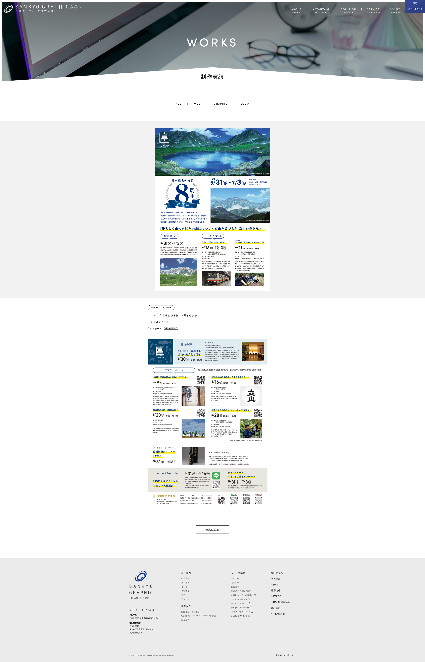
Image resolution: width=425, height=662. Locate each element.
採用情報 (275, 590)
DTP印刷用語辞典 (280, 602)
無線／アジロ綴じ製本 (241, 591)
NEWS (274, 584)
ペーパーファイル (239, 603)
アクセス (185, 599)
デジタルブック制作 (240, 607)
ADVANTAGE (321, 9)
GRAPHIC (221, 103)
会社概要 (185, 591)
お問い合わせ (278, 613)
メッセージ (186, 582)
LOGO (245, 103)
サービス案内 (238, 573)
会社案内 (186, 573)
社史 (183, 595)
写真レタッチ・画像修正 (242, 595)
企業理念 (185, 578)
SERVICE (373, 9)
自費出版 (235, 587)
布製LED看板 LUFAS (240, 612)
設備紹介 (185, 620)
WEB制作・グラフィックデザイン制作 (198, 616)
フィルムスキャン (239, 599)
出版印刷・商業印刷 (190, 612)
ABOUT (296, 9)
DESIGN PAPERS (239, 616)
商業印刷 (235, 582)
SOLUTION (348, 9)
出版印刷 (235, 578)
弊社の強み (277, 573)
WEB (197, 103)
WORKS (395, 9)
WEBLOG (276, 596)
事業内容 (186, 606)
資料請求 (275, 608)
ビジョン (185, 587)
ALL (178, 103)
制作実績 (275, 579)
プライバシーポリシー (285, 655)
